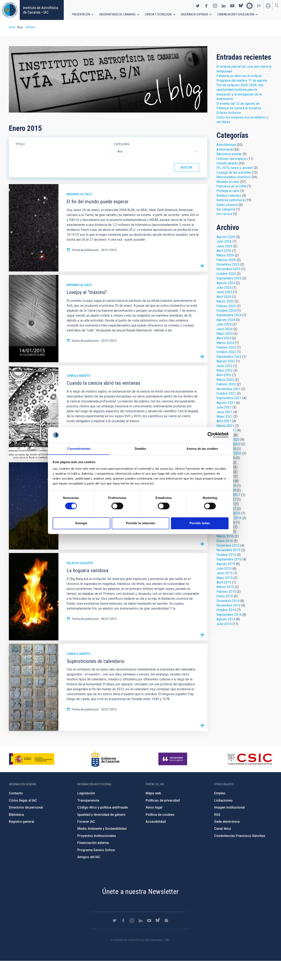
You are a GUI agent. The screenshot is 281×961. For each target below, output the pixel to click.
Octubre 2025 (226, 274)
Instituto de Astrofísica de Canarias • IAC (40, 10)
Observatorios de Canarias (117, 14)
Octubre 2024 (226, 311)
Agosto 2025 (225, 283)
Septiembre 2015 (229, 559)
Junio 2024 (224, 329)
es (259, 5)
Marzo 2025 (225, 301)
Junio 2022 (224, 366)
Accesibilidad (156, 822)
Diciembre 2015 (227, 545)
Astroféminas (226, 145)
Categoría (121, 144)
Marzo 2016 (225, 536)
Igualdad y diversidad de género (101, 815)
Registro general (21, 822)
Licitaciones (223, 800)
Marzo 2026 (225, 255)
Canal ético (222, 829)
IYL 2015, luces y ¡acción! (234, 168)
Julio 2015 (224, 569)
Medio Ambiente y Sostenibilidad (102, 829)
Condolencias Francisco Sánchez (239, 836)
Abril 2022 (223, 375)
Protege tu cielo (227, 191)
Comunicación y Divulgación (235, 14)
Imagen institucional (229, 807)
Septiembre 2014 (229, 615)
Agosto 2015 (225, 564)
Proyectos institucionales (96, 836)
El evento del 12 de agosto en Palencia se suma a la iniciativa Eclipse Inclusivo (238, 108)
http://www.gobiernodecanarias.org (105, 759)
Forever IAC (86, 822)
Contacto (16, 793)
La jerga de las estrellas (233, 172)
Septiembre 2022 (229, 357)
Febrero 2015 (226, 592)
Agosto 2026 (225, 237)
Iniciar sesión (268, 5)
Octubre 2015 (226, 555)
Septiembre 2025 (229, 278)
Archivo (30, 27)
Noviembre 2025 (228, 269)
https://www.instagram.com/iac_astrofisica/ (215, 5)
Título (20, 144)
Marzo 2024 (225, 343)
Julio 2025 (224, 287)
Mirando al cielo (79, 194)
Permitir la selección (140, 523)
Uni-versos (224, 214)
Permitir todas (199, 523)
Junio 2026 (224, 246)
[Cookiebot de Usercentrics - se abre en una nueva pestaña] (211, 435)
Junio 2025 (224, 292)
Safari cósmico (227, 205)
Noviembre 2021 (228, 389)
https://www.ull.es (173, 759)
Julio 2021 (224, 407)
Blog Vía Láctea (108, 79)
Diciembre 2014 (227, 601)
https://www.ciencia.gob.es (32, 759)
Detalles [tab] (140, 448)
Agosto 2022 (225, 361)
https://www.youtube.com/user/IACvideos (232, 5)
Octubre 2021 (226, 393)
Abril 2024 (223, 338)
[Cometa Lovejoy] (201, 544)
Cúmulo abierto (79, 375)
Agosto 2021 (225, 403)
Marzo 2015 (225, 587)
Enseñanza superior (194, 14)
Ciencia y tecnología (158, 14)
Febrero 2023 (226, 347)
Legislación (86, 793)
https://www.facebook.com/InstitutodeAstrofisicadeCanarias (206, 5)
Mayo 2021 (224, 416)
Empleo (219, 793)
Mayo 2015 (224, 578)
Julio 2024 (224, 324)
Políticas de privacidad (163, 800)
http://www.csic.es (249, 759)
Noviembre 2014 (228, 605)
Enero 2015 (224, 596)
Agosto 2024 (225, 320)
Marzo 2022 (225, 380)
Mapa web (153, 793)
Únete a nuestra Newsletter (140, 891)
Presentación (81, 14)
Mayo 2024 (224, 334)
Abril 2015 (223, 582)
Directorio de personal (26, 807)
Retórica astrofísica (230, 200)
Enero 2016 (224, 541)
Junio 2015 (224, 573)
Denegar (81, 523)
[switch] (117, 506)
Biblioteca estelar (229, 154)
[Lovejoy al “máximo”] (201, 356)
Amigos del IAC (88, 857)
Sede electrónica (227, 822)
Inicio (12, 27)
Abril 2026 (223, 251)
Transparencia (88, 800)
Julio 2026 (224, 241)
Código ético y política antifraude (102, 807)
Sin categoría (225, 209)
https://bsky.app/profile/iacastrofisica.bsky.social (241, 5)
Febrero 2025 (226, 306)
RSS (217, 815)
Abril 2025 (223, 297)
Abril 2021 (223, 421)
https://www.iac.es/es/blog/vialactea (249, 5)
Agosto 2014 (225, 619)
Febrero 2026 (226, 260)
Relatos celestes (80, 563)
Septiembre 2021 (229, 398)
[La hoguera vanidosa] (201, 634)
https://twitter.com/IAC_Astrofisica (197, 5)
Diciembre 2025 (227, 264)
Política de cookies (160, 815)
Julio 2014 (224, 624)
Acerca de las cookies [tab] (202, 448)
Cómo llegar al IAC (23, 800)
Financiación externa (93, 843)
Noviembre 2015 (228, 550)
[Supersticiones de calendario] (201, 725)
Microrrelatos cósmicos (233, 177)
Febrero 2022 (226, 384)
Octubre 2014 (226, 610)
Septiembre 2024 (229, 315)
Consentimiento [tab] (78, 448)
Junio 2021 (224, 412)
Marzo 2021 (225, 426)
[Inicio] (10, 10)
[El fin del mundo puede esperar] (201, 266)
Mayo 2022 (224, 370)
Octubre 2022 (226, 352)
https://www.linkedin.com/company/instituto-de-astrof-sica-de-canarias (223, 5)
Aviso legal (154, 807)
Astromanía (224, 149)
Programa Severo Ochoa (96, 850)
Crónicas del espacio (231, 159)
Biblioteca (16, 815)
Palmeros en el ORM (231, 186)
